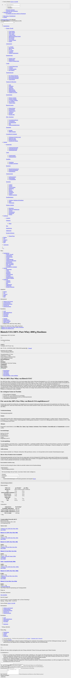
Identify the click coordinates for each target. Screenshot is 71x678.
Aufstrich (8, 280)
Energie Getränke (13, 99)
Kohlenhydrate (9, 256)
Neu (4, 238)
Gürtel (7, 270)
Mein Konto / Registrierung (9, 16)
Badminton (11, 188)
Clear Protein (12, 31)
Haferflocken (9, 284)
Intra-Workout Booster (14, 77)
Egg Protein (11, 39)
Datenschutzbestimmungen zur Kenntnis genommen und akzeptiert (19, 478)
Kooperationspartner (7, 304)
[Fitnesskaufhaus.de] (5, 19)
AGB (4, 311)
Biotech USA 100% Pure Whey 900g (9, 532)
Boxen (10, 189)
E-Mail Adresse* (4, 666)
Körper (4, 634)
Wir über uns (6, 305)
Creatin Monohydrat (13, 66)
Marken (5, 237)
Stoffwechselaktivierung (14, 125)
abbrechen (3, 676)
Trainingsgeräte (9, 274)
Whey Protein (12, 32)
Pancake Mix (12, 114)
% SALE (5, 239)
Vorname (4, 474)
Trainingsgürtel (12, 155)
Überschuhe (11, 202)
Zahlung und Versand (8, 301)
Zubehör (5, 142)
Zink (10, 84)
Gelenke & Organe (13, 92)
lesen (34, 478)
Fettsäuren (11, 86)
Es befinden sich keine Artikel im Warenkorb (16, 13)
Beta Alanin (11, 48)
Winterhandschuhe (13, 150)
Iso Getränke (11, 101)
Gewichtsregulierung (13, 120)
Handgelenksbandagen (14, 169)
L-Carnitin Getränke (13, 100)
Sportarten (8, 275)
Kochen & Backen (10, 287)
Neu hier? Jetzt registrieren (12, 11)
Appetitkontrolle (12, 122)
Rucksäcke (11, 208)
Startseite (5, 318)
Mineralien (11, 88)
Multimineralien (12, 91)
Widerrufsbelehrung (7, 312)
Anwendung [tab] (6, 373)
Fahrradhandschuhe (13, 148)
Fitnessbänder (12, 178)
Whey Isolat (11, 33)
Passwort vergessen (10, 9)
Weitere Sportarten (13, 194)
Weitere (10, 214)
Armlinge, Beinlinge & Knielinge (16, 200)
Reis (7, 283)
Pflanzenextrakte (12, 139)
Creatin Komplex (12, 69)
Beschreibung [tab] (6, 370)
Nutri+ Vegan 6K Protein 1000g (8, 561)
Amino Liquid (12, 102)
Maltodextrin (11, 59)
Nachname (4, 475)
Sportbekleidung (9, 277)
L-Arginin (11, 46)
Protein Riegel (12, 108)
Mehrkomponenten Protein (15, 36)
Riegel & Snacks (9, 263)
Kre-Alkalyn (11, 70)
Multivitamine (12, 90)
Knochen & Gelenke (13, 141)
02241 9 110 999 (14, 1)
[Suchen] (14, 22)
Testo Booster (12, 79)
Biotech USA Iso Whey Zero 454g (8, 551)
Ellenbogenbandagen (13, 170)
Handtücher (11, 213)
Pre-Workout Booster (13, 75)
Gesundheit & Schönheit (11, 267)
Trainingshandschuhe (13, 147)
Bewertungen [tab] (6, 374)
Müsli (10, 223)
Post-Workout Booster (14, 78)
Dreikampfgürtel (12, 156)
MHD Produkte (12, 131)
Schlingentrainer (12, 176)
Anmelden (10, 7)
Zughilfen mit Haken (13, 163)
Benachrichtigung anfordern (6, 482)
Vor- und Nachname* (5, 665)
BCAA (10, 49)
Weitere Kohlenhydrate (14, 61)
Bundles (10, 130)
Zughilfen (8, 272)
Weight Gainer (12, 58)
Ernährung (5, 215)
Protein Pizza (12, 236)
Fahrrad (10, 186)
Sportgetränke (9, 261)
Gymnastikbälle (12, 179)
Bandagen (8, 273)
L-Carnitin (11, 50)
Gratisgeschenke (7, 302)
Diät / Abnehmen (10, 264)
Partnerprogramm (7, 306)
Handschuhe (9, 269)
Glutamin (11, 51)
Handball (11, 191)
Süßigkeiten (8, 285)
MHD (4, 241)
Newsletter (5, 315)
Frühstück (8, 282)
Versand (30, 348)
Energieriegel (12, 109)
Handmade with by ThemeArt (36, 638)
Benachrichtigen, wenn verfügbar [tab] (10, 375)
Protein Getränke (12, 97)
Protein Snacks (12, 110)
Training (5, 633)
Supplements (6, 632)
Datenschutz (6, 313)
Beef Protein (11, 37)
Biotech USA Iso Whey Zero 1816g (9, 581)
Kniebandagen (12, 171)
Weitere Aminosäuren (13, 53)
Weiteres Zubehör (10, 278)
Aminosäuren (9, 255)
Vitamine (11, 87)
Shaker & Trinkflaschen (14, 209)
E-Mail (3, 477)
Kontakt (5, 17)
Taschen (10, 210)
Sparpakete (8, 265)
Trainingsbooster (9, 259)
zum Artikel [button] (3, 529)
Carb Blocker (12, 121)
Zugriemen (11, 162)
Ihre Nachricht (4, 674)
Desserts (11, 113)
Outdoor (11, 193)
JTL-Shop (10, 639)
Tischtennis (11, 192)
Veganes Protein (12, 40)
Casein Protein (12, 35)
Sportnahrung (6, 26)
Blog (4, 242)
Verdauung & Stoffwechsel (15, 137)
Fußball (10, 184)
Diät (10, 123)
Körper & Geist (12, 138)
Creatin (7, 258)
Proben (10, 41)
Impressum (5, 316)
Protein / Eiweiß (9, 254)
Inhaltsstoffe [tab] (6, 371)
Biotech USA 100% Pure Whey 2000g (9, 570)
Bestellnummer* (4, 668)
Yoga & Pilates (12, 187)
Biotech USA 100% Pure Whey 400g (9, 541)
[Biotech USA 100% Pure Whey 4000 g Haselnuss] (12, 327)
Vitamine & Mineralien (11, 260)
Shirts (10, 201)
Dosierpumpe (12, 212)
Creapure (11, 67)
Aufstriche (11, 112)
